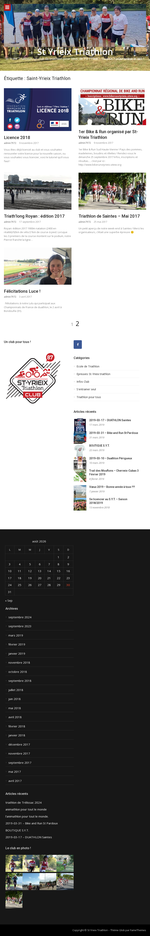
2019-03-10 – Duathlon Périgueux (110, 458)
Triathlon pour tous (89, 397)
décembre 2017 (19, 744)
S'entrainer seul (86, 389)
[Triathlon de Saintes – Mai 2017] (112, 191)
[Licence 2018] (37, 109)
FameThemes (138, 930)
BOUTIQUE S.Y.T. (99, 445)
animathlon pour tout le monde (26, 809)
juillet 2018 (15, 690)
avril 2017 (15, 781)
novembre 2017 (19, 753)
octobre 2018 (17, 672)
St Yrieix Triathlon (75, 51)
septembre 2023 (19, 626)
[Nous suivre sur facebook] (78, 344)
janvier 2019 (16, 653)
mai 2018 (14, 708)
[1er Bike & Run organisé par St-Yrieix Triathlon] (112, 106)
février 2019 (16, 644)
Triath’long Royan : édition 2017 (34, 216)
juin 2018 (14, 699)
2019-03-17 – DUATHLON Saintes (110, 420)
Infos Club (83, 381)
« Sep (8, 600)
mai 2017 (14, 772)
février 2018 (16, 726)
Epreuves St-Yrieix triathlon (93, 374)
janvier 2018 (16, 735)
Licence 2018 (17, 137)
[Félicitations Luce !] (37, 266)
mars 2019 (15, 635)
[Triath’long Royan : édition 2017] (37, 191)
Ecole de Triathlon (88, 366)
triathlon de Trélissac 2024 (23, 802)
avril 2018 (15, 717)
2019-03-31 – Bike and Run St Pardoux (113, 432)
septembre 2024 (19, 617)
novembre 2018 (19, 662)
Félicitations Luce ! (22, 291)
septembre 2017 (19, 763)
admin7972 (10, 143)
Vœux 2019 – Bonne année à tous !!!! (112, 486)
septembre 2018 (19, 681)
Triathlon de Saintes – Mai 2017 (109, 216)
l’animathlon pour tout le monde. (26, 816)
